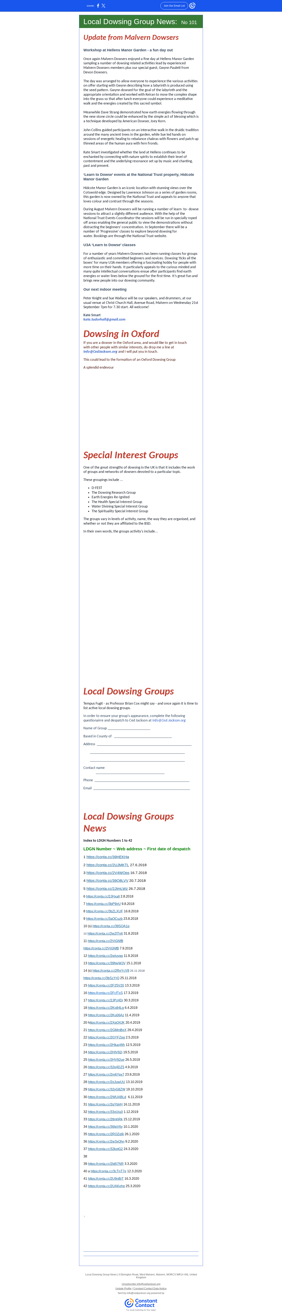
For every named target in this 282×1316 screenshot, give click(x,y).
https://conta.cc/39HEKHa (107, 857)
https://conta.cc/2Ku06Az (106, 1015)
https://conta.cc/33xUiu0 (105, 1112)
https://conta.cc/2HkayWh (106, 1045)
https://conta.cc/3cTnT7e (108, 1171)
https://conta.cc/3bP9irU (103, 904)
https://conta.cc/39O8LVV (107, 881)
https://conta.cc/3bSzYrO (101, 978)
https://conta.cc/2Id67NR (106, 1164)
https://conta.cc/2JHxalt (103, 896)
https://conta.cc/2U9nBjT (106, 1178)
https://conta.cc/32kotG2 (105, 1149)
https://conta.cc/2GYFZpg (106, 1037)
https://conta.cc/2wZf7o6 (105, 933)
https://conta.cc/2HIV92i (105, 1052)
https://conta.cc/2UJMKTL (107, 865)
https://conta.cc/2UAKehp (106, 1186)
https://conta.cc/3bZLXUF (104, 911)
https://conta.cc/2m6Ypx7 (106, 1074)
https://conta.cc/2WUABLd (107, 1097)
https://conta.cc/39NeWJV (107, 963)
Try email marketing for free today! (141, 1310)
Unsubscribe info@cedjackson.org (141, 1284)
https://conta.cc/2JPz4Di (105, 1000)
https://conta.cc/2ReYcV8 (110, 970)
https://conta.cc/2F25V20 (106, 985)
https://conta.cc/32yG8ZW (106, 1089)
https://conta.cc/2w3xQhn (106, 1141)
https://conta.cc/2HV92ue (106, 1059)
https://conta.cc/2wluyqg (105, 956)
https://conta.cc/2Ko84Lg (106, 1007)
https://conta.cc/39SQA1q (110, 926)
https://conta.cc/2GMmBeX (107, 1030)
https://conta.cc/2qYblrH (105, 1104)
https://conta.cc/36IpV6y (105, 1126)
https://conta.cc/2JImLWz (107, 889)
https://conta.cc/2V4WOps (107, 873)
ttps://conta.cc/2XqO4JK (107, 1022)
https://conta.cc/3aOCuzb (104, 918)
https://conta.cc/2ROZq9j (106, 1134)
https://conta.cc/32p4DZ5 (106, 1067)
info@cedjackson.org (138, 1293)
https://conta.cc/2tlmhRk (105, 1119)
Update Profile (123, 1288)
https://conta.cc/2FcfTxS (105, 993)
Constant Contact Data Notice (150, 1288)
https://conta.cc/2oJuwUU (106, 1082)
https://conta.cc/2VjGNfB (105, 941)
